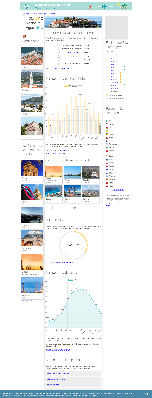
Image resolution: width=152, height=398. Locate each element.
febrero (113, 61)
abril (112, 67)
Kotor (24, 67)
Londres (26, 201)
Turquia (24, 251)
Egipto (111, 156)
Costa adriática (53, 385)
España (111, 134)
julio (112, 76)
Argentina (112, 176)
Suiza (111, 137)
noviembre (114, 88)
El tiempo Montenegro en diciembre (43, 14)
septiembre (115, 82)
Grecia (111, 159)
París (24, 178)
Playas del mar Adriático (56, 379)
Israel (110, 173)
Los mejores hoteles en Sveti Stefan (58, 150)
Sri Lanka (112, 179)
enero (113, 58)
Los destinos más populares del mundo (59, 262)
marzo (113, 64)
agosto (113, 79)
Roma (25, 225)
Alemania (112, 127)
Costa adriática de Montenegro (59, 373)
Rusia (111, 169)
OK (146, 394)
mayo (113, 70)
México (111, 147)
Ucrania (111, 131)
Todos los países (118, 189)
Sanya (67, 199)
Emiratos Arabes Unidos (29, 274)
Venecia (26, 295)
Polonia (111, 166)
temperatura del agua (72, 52)
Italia (23, 227)
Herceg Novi (28, 137)
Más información (90, 395)
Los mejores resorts (27, 301)
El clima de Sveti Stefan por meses (58, 349)
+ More (73, 208)
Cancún (49, 199)
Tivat (24, 113)
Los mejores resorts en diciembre (57, 68)
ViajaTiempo (25, 14)
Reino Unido (26, 204)
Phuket (67, 180)
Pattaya (86, 199)
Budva (25, 90)
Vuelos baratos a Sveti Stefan (56, 154)
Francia (24, 180)
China (111, 183)
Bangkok (86, 180)
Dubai (48, 178)
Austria (111, 124)
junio (112, 73)
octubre (113, 85)
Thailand (111, 163)
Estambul (26, 248)
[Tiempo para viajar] (76, 10)
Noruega (111, 186)
